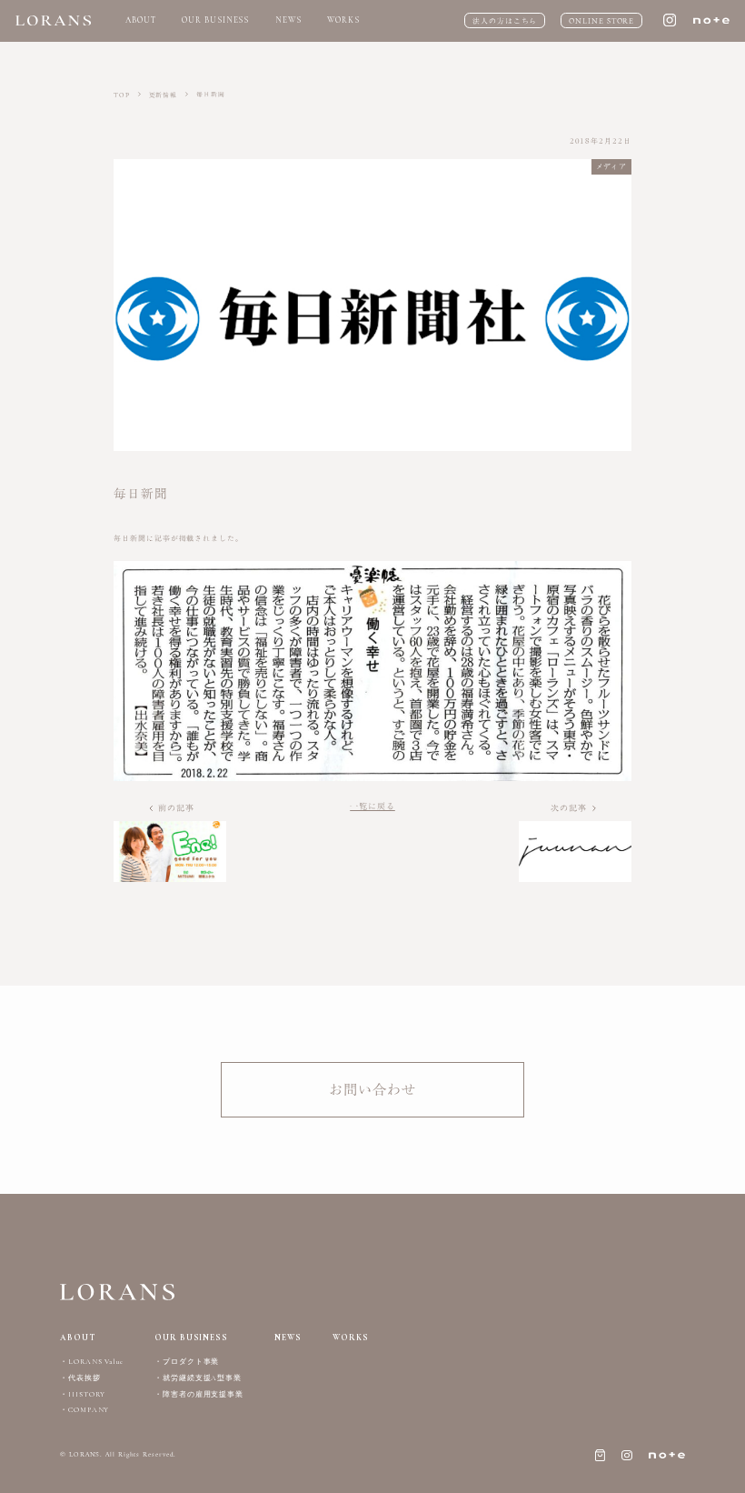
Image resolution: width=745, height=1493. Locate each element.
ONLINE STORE (601, 21)
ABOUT (140, 20)
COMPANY (88, 1410)
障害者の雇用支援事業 (203, 1394)
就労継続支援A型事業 (202, 1378)
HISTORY (86, 1394)
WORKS (343, 20)
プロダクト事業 (191, 1362)
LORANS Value (96, 1362)
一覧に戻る (372, 806)
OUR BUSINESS (215, 20)
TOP (123, 95)
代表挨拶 (84, 1378)
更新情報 (165, 95)
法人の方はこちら (504, 21)
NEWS (288, 20)
